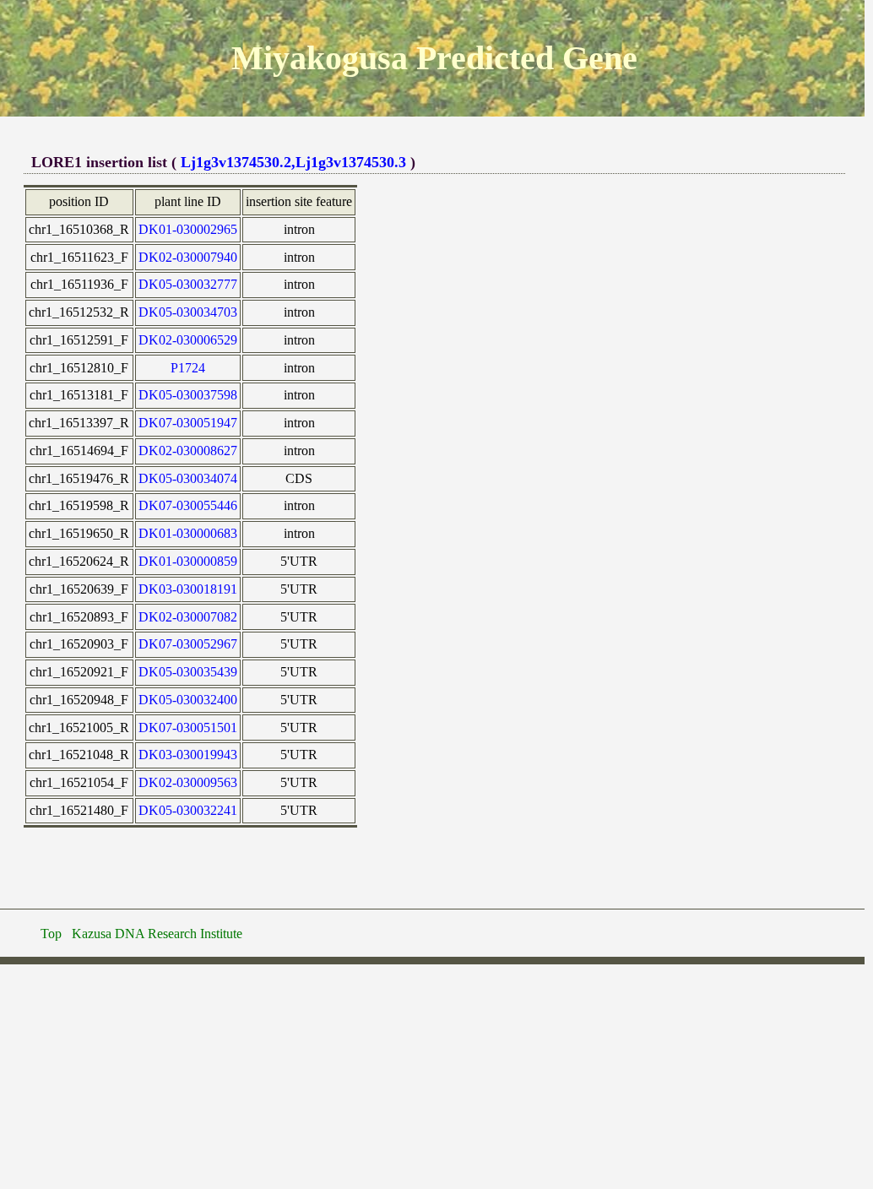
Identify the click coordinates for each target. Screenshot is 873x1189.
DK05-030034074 (187, 478)
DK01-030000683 (187, 533)
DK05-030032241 (187, 810)
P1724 (188, 368)
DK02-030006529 (187, 340)
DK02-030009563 (187, 782)
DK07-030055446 (187, 505)
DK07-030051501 (187, 727)
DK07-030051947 (187, 422)
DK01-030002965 (187, 229)
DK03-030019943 (187, 754)
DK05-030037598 (187, 395)
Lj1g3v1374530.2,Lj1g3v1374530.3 (293, 162)
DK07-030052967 (187, 644)
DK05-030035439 (187, 672)
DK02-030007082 (187, 617)
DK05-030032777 (187, 284)
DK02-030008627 (187, 450)
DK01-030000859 (187, 561)
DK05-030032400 (187, 699)
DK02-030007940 (187, 257)
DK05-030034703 (187, 312)
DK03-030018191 (187, 589)
